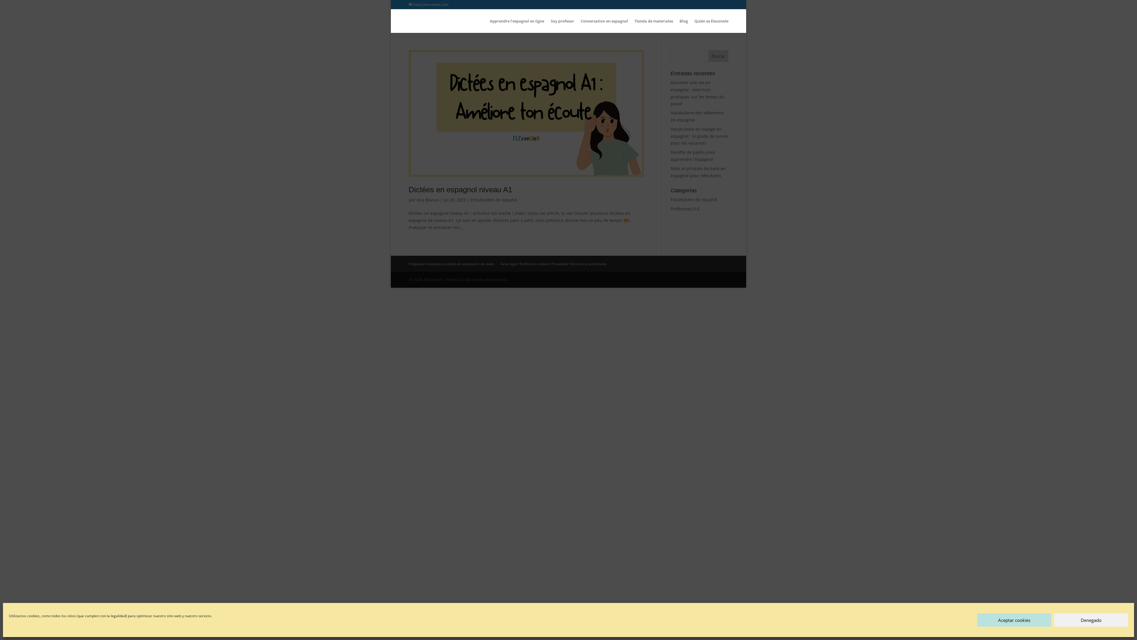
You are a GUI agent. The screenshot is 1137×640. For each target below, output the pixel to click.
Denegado (1091, 620)
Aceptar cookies (1014, 620)
